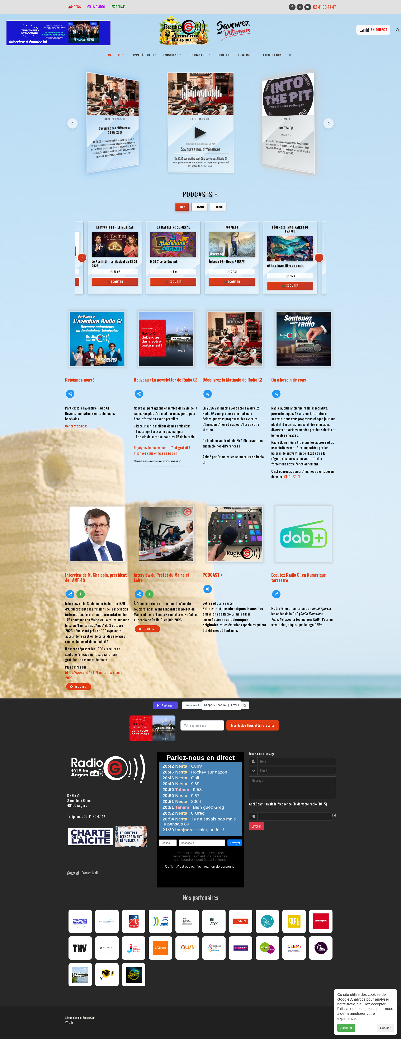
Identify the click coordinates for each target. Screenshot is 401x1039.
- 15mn (199, 207)
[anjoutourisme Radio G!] (267, 948)
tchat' (120, 6)
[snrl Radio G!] (240, 921)
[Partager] (70, 394)
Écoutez (80, 686)
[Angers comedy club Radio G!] (133, 975)
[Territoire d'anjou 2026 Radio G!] (80, 921)
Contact (224, 55)
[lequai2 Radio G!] (294, 921)
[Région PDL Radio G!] (160, 921)
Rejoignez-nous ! (79, 379)
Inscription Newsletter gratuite (252, 725)
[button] (328, 123)
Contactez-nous (76, 425)
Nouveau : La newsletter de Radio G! (165, 379)
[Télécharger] (80, 594)
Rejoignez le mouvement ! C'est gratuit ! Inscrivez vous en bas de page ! (162, 450)
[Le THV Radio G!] (80, 948)
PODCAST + (213, 574)
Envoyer (256, 826)
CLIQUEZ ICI (292, 476)
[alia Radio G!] (187, 948)
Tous (181, 207)
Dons (77, 6)
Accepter (346, 1027)
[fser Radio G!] (214, 921)
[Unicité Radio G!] (160, 948)
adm (71, 1022)
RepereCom (88, 1017)
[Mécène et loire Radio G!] (107, 921)
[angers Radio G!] (133, 921)
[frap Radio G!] (267, 921)
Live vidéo (98, 6)
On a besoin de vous (288, 379)
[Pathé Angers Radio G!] (107, 975)
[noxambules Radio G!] (240, 948)
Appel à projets (145, 55)
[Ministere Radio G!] (187, 921)
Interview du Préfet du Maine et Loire (161, 577)
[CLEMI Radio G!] (294, 948)
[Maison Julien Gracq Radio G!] (107, 948)
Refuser (385, 1027)
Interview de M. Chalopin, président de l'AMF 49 (96, 577)
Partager (165, 705)
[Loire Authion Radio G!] (80, 975)
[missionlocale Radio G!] (214, 948)
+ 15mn (218, 207)
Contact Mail (89, 872)
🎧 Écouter (115, 281)
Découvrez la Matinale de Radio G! (232, 379)
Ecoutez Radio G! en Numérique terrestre (298, 577)
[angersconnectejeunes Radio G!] (133, 948)
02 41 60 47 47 (324, 7)
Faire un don (272, 55)
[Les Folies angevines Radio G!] (321, 948)
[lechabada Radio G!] (321, 921)
